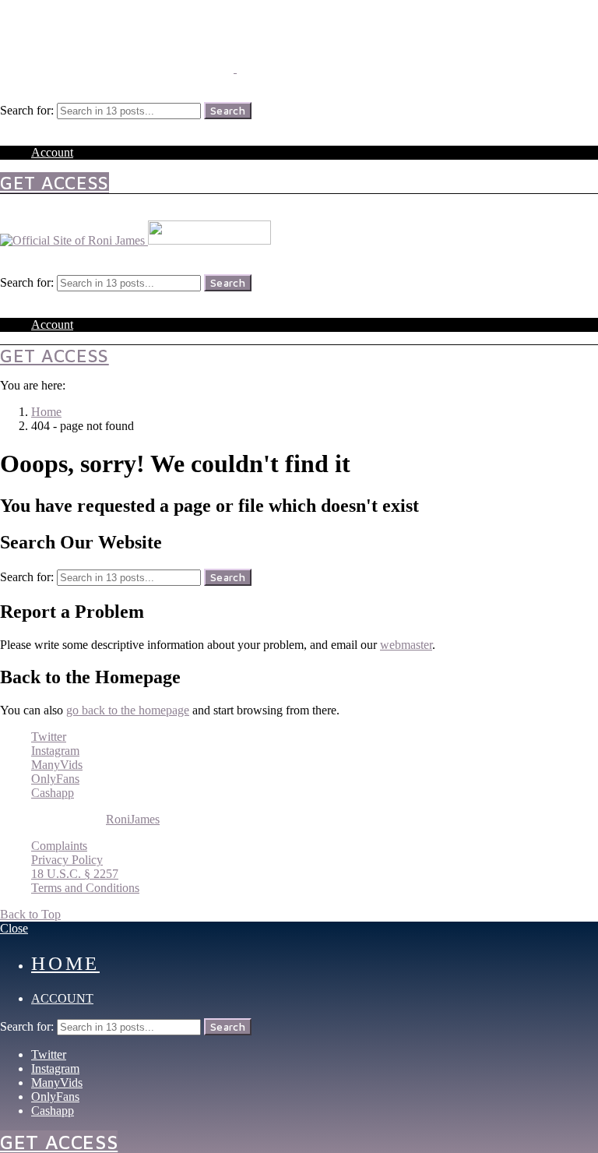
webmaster (406, 644)
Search (227, 110)
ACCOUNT (62, 998)
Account (52, 152)
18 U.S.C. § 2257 (74, 873)
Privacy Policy (67, 859)
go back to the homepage (127, 710)
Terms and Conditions (85, 887)
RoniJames (133, 819)
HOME (65, 963)
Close (14, 928)
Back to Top (30, 914)
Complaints (59, 845)
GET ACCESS (54, 182)
